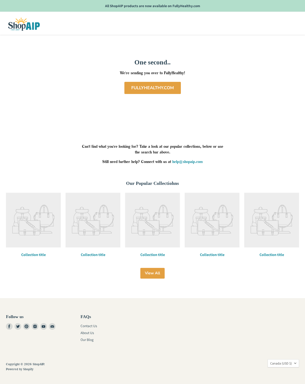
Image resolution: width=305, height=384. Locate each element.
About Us (87, 332)
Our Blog (87, 339)
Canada (281, 363)
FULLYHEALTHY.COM (152, 88)
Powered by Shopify (19, 369)
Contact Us (89, 326)
